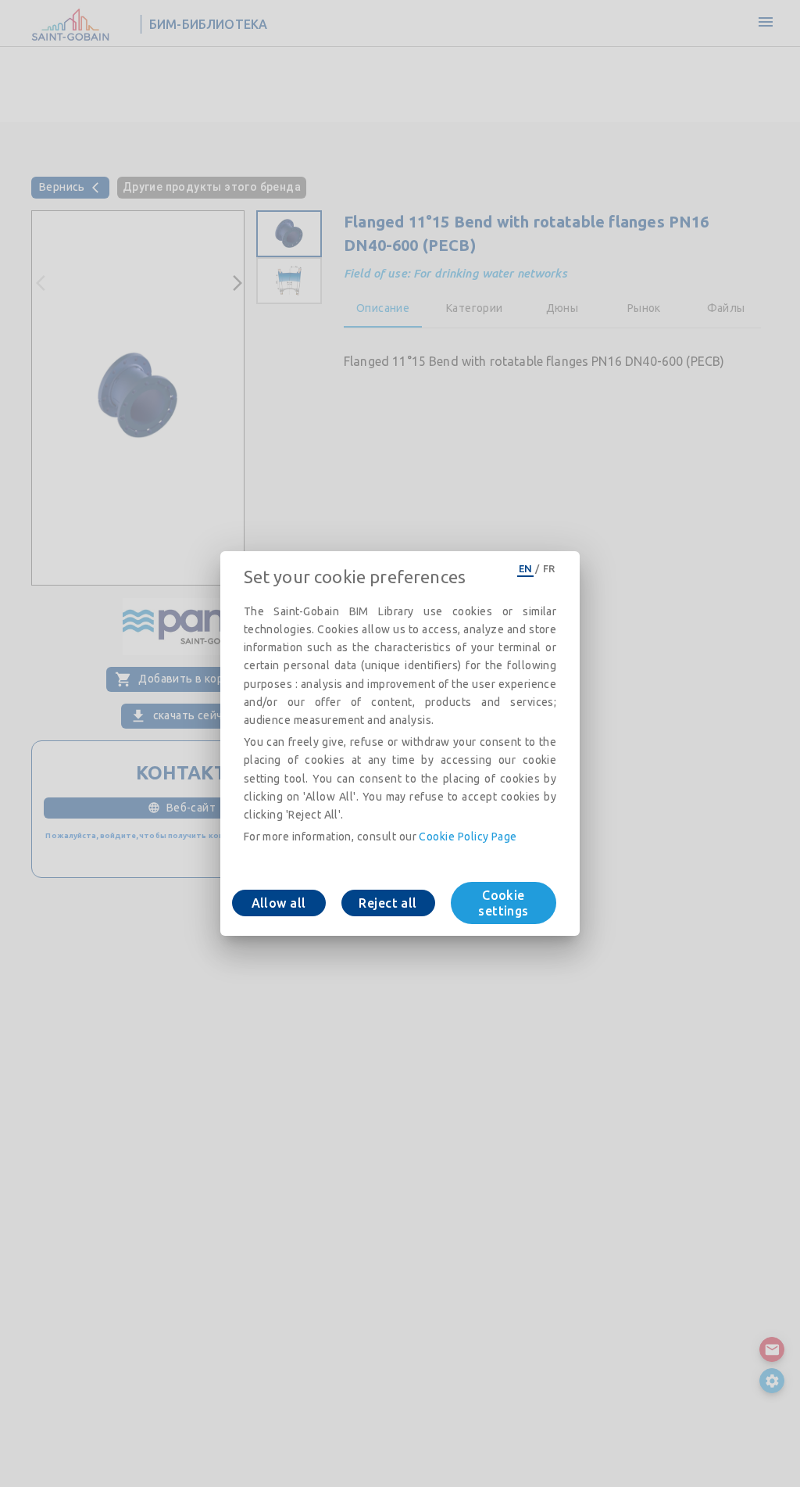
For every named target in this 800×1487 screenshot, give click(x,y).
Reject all (388, 903)
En (526, 568)
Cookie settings (503, 903)
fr (549, 568)
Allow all (279, 903)
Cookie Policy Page (467, 836)
